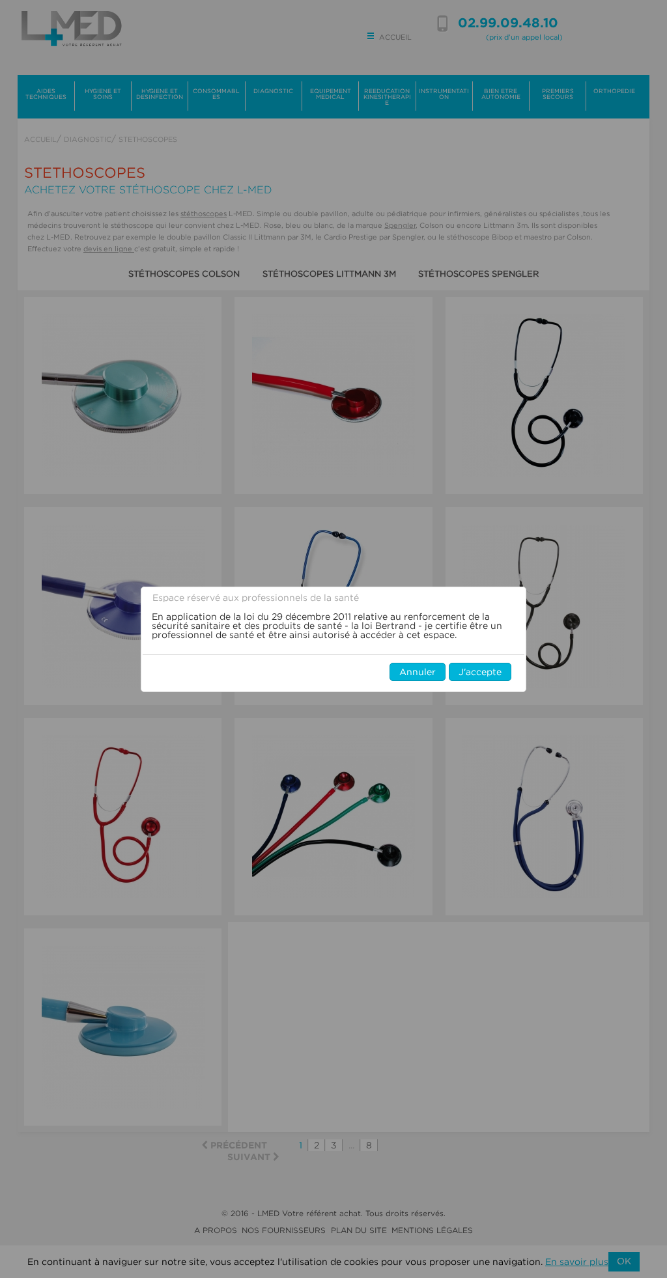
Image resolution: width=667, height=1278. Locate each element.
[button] (418, 672)
